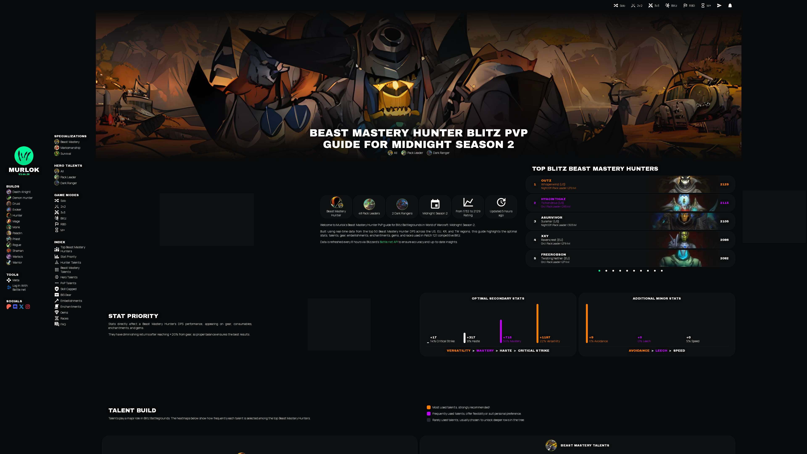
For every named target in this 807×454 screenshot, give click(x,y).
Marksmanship (70, 148)
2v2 (63, 207)
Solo (63, 201)
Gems (64, 312)
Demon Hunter (23, 198)
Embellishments (71, 301)
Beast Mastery (70, 142)
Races (65, 318)
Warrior (17, 262)
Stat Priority (68, 257)
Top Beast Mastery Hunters (73, 249)
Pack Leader (68, 177)
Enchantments (71, 307)
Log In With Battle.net (20, 288)
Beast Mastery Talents (70, 270)
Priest (16, 239)
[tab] (599, 271)
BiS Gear (66, 295)
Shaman (18, 251)
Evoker (17, 209)
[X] (21, 306)
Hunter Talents (71, 262)
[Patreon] (8, 306)
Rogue (17, 245)
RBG (63, 224)
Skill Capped (68, 289)
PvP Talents (68, 283)
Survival (66, 154)
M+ (63, 230)
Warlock (18, 257)
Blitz (64, 218)
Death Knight (22, 192)
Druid (16, 204)
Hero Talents (69, 277)
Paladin (17, 233)
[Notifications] (730, 5)
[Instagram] (27, 306)
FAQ (63, 324)
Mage (16, 221)
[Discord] (15, 306)
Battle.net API (389, 242)
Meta (16, 280)
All (62, 171)
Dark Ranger (69, 183)
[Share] (719, 5)
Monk (16, 227)
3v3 (63, 212)
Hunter (17, 215)
